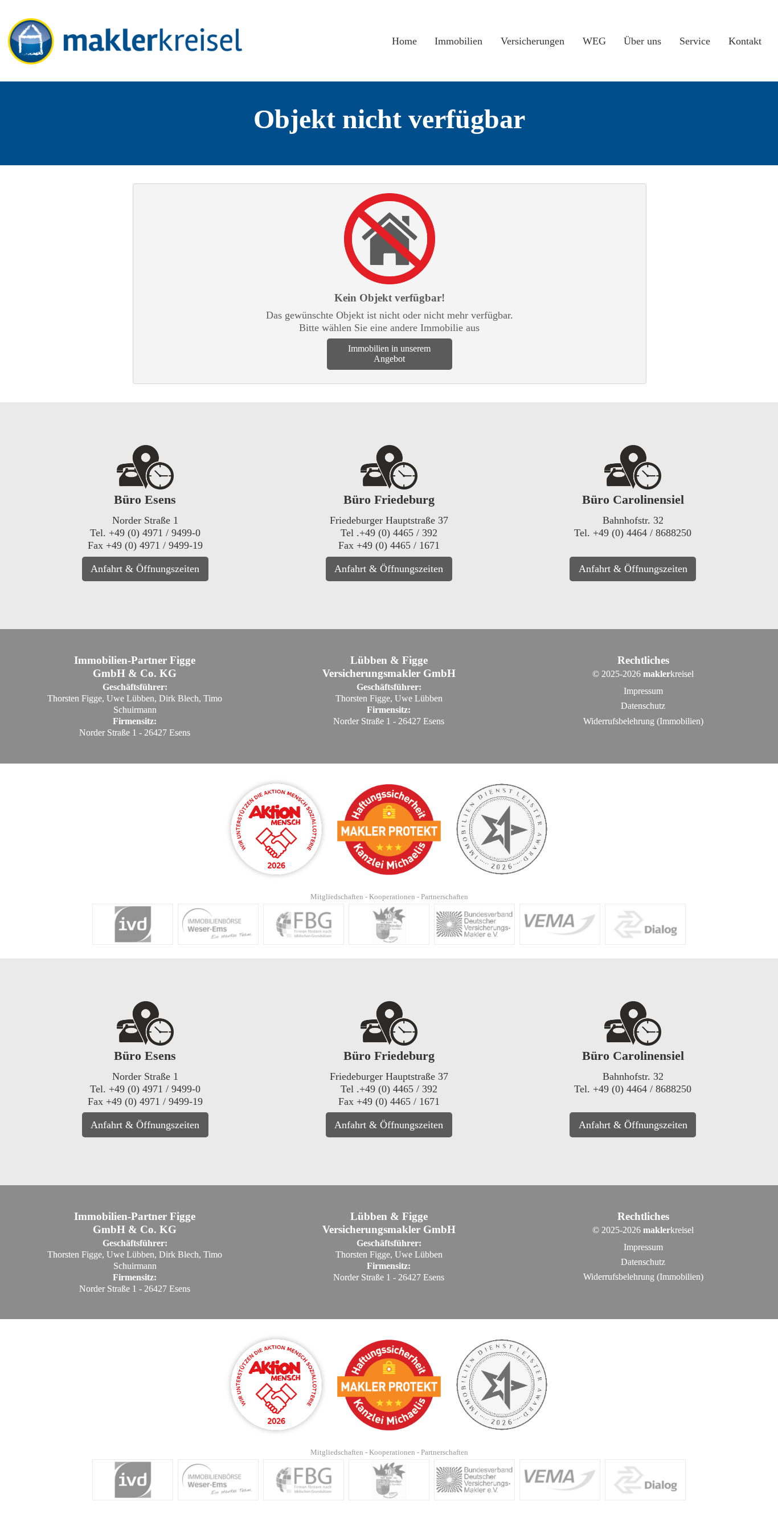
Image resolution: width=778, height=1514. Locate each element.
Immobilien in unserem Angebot (389, 354)
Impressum (643, 691)
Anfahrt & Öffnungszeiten (145, 568)
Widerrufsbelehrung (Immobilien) (643, 721)
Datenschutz (643, 706)
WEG (594, 41)
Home (404, 41)
